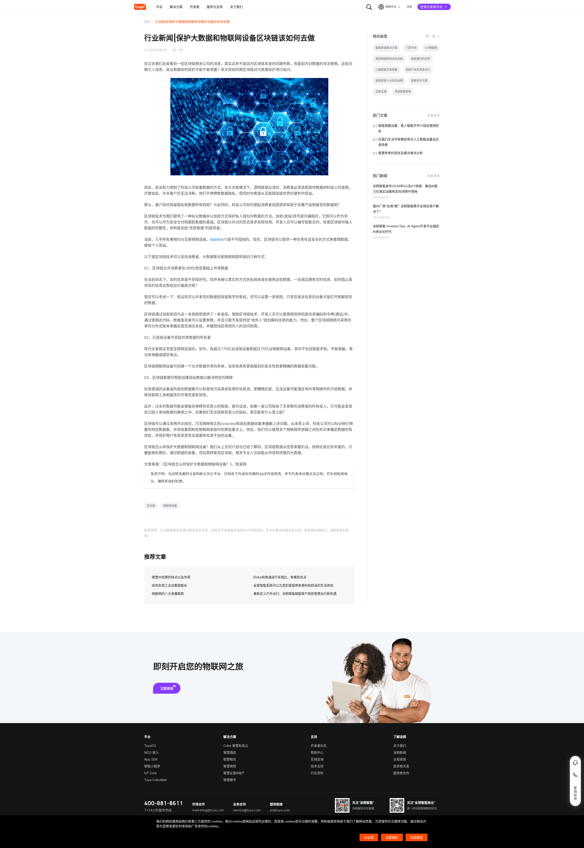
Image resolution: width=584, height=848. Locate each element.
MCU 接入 (151, 752)
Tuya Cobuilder (155, 780)
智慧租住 (229, 759)
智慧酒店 (229, 752)
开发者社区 (319, 745)
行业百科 (317, 773)
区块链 (151, 505)
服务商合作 (401, 773)
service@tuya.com (247, 810)
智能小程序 (152, 766)
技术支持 (317, 766)
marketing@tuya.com (208, 810)
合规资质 (399, 759)
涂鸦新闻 (399, 752)
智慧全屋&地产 (234, 773)
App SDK (151, 759)
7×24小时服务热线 (158, 810)
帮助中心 (317, 752)
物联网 (214, 239)
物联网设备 (170, 505)
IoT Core (150, 773)
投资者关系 (401, 766)
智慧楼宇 (229, 780)
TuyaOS (150, 745)
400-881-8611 (163, 803)
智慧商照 (229, 766)
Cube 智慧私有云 (235, 745)
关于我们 (399, 745)
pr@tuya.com (280, 810)
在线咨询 (317, 759)
